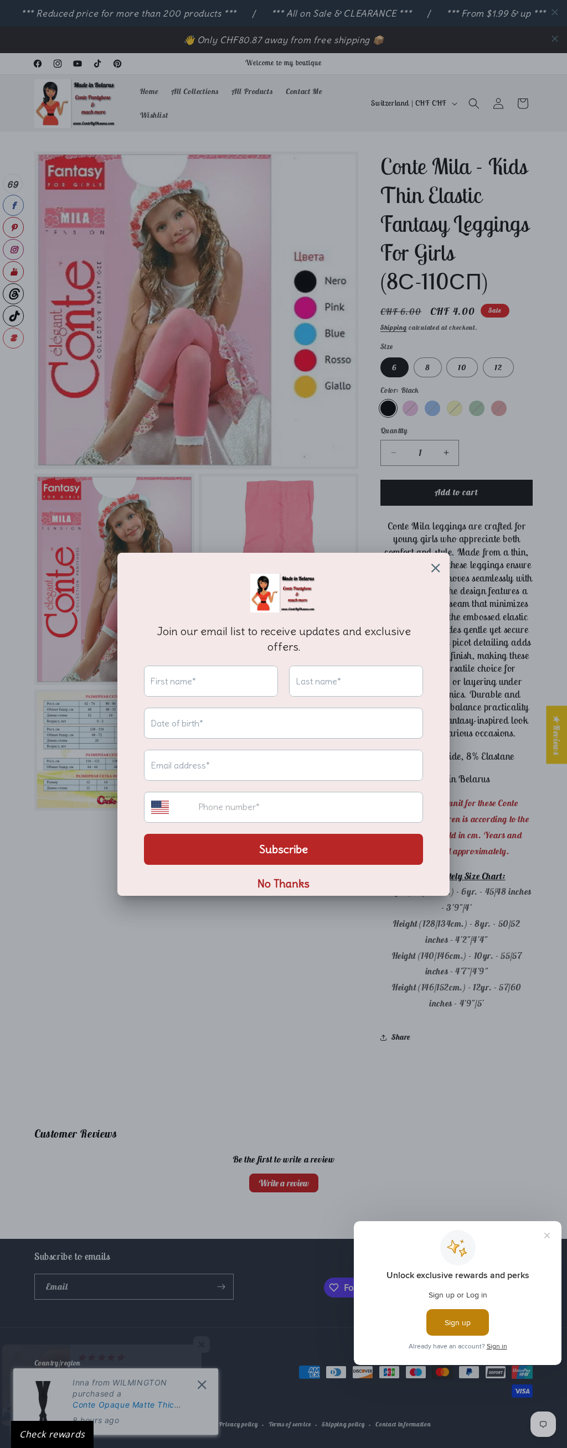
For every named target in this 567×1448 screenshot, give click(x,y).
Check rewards (52, 1434)
